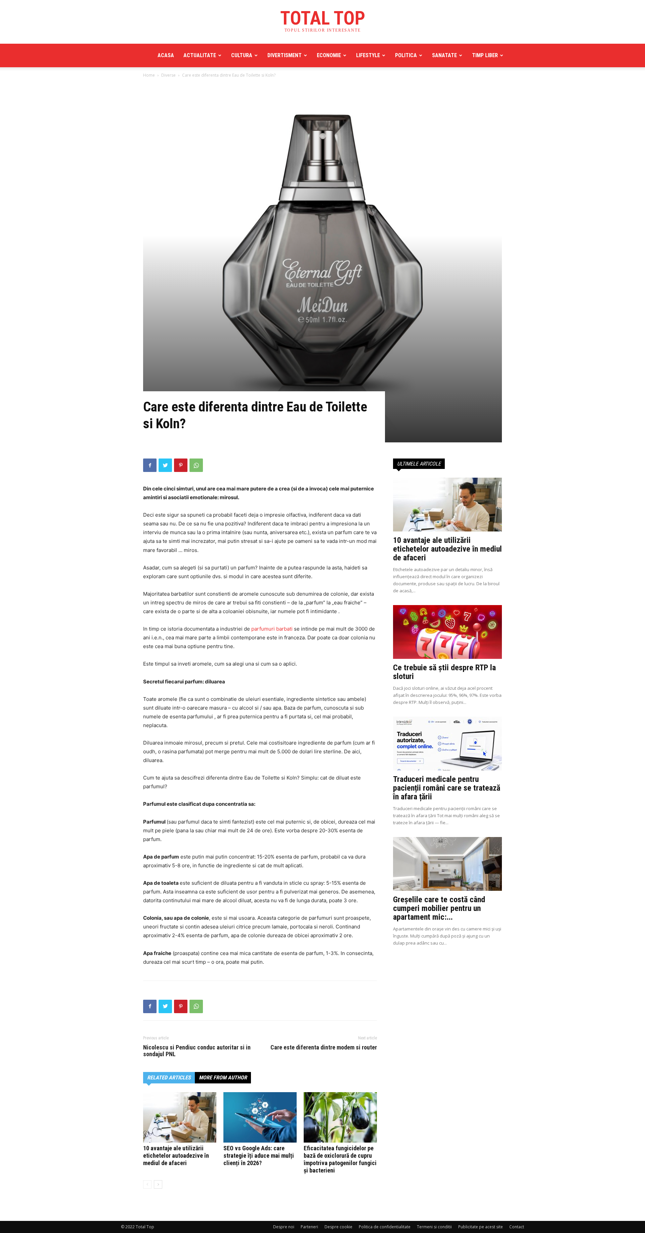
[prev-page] (147, 1184)
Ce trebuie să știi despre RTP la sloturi (444, 672)
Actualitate (199, 55)
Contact (516, 1227)
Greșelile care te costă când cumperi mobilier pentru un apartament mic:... (439, 908)
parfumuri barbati (272, 629)
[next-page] (158, 1184)
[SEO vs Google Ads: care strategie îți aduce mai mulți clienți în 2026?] (260, 1117)
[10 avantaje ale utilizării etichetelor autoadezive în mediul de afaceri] (179, 1117)
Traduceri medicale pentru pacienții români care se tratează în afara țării (446, 787)
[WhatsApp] (196, 465)
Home (149, 75)
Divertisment (284, 55)
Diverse (168, 75)
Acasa (166, 55)
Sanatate (444, 55)
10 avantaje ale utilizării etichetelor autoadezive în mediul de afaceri (176, 1155)
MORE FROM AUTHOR (223, 1077)
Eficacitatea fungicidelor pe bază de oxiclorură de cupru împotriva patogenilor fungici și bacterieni (340, 1159)
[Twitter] (165, 465)
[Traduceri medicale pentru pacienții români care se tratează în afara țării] (447, 743)
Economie (329, 55)
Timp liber (485, 55)
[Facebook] (150, 465)
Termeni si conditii (434, 1227)
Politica (406, 55)
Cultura (241, 55)
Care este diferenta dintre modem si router (323, 1047)
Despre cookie (338, 1227)
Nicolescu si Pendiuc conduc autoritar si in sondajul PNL (197, 1051)
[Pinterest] (180, 465)
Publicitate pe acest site (480, 1227)
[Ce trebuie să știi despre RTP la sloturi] (447, 632)
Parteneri (309, 1227)
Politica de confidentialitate (385, 1227)
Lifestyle (368, 55)
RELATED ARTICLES (169, 1077)
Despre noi (283, 1227)
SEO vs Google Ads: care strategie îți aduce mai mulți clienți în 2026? (258, 1155)
